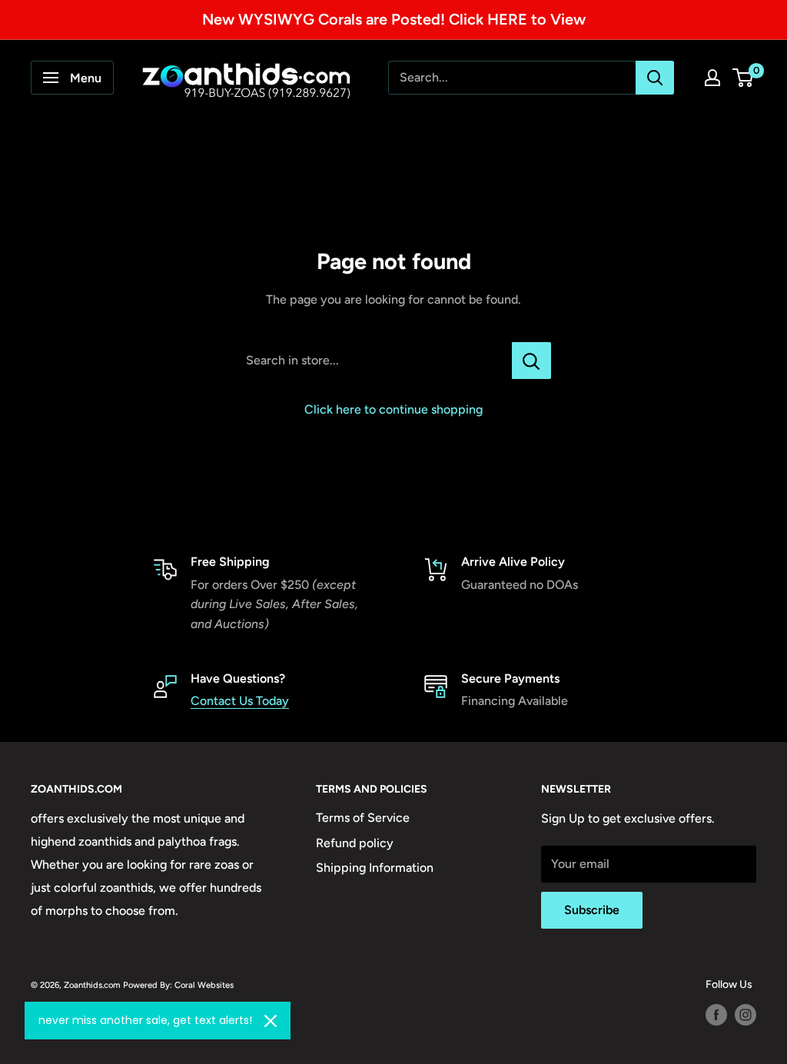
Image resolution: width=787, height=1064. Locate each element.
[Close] (270, 1021)
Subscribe (591, 910)
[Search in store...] (531, 360)
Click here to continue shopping (393, 409)
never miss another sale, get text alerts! (145, 1020)
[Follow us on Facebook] (716, 1015)
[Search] (655, 78)
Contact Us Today (240, 700)
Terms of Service (363, 817)
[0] (743, 77)
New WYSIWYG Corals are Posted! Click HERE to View (394, 19)
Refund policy (355, 843)
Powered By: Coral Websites (178, 984)
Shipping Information (374, 867)
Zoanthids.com (92, 984)
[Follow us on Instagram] (745, 1015)
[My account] (712, 77)
